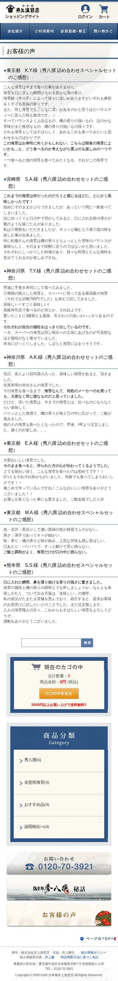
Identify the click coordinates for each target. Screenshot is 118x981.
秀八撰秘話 (59, 890)
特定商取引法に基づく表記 (80, 957)
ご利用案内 (44, 31)
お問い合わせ (59, 864)
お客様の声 (59, 915)
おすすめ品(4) (36, 804)
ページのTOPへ (98, 938)
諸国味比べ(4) (36, 827)
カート (104, 11)
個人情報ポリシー (93, 952)
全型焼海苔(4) (36, 782)
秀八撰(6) (32, 760)
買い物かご (103, 31)
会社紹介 (15, 31)
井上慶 (49, 957)
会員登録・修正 (73, 31)
